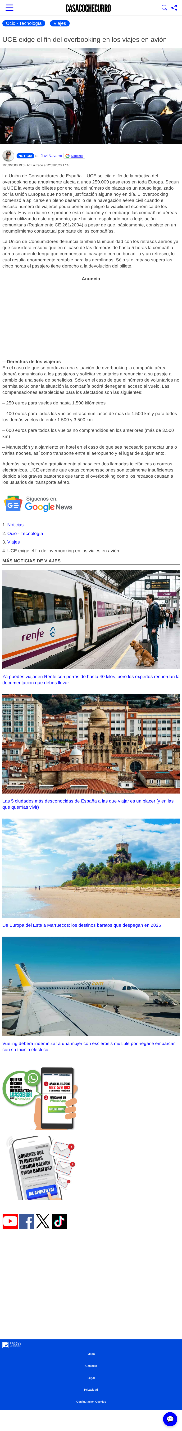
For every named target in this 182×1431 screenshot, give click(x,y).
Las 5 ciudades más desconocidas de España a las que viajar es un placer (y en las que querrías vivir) (88, 804)
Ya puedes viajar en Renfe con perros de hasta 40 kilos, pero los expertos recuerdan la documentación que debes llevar (91, 679)
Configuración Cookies (91, 1401)
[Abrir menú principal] (9, 8)
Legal (91, 1378)
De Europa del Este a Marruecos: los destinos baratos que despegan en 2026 (81, 925)
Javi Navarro (51, 156)
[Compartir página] (174, 8)
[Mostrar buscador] (164, 8)
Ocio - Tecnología (24, 23)
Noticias (15, 524)
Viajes (60, 23)
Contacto (91, 1365)
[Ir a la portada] (88, 8)
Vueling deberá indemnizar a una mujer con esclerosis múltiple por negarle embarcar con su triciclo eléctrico (88, 1046)
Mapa (91, 1353)
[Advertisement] (91, 317)
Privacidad (91, 1389)
